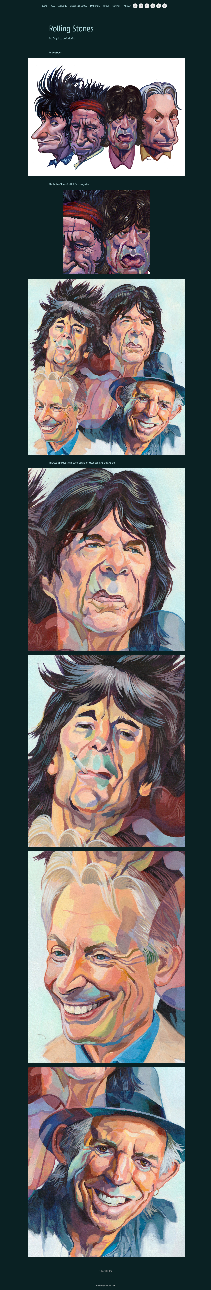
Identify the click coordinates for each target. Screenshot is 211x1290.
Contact (116, 5)
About (106, 5)
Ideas (44, 5)
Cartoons (62, 5)
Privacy (127, 5)
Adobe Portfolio (109, 1286)
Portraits (95, 5)
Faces (52, 5)
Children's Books (78, 5)
